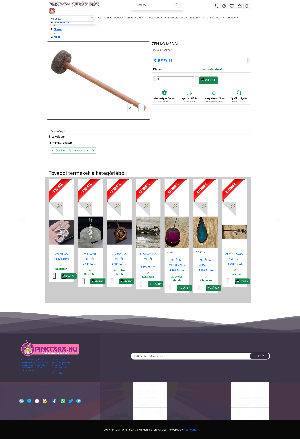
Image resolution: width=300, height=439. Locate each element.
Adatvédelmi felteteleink (251, 398)
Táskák (142, 404)
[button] (130, 80)
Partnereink (244, 417)
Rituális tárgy (212, 17)
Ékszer (194, 17)
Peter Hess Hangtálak (151, 410)
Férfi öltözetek (147, 391)
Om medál (61, 253)
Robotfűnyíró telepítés (61, 365)
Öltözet (103, 17)
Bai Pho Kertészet (59, 360)
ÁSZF (240, 410)
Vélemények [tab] (58, 131)
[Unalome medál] (90, 232)
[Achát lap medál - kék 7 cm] (205, 232)
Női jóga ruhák (147, 398)
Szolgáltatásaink (247, 385)
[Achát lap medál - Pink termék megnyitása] (177, 232)
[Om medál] (61, 232)
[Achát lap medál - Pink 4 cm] (177, 232)
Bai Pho (55, 370)
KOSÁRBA (209, 80)
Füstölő (154, 17)
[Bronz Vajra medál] (148, 232)
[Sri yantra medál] (119, 232)
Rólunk (241, 391)
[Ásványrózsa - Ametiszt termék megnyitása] (234, 232)
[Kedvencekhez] (249, 60)
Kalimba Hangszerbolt (61, 362)
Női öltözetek (146, 385)
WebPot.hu (189, 429)
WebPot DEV (57, 373)
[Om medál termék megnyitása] (61, 232)
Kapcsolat (243, 404)
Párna (118, 17)
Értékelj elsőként (162, 50)
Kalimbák (144, 417)
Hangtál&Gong (175, 17)
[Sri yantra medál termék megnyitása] (119, 232)
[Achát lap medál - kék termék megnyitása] (205, 232)
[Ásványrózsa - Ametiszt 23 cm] (234, 232)
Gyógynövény (135, 17)
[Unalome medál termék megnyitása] (90, 232)
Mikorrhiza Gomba (59, 368)
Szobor (231, 17)
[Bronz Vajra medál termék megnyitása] (148, 232)
